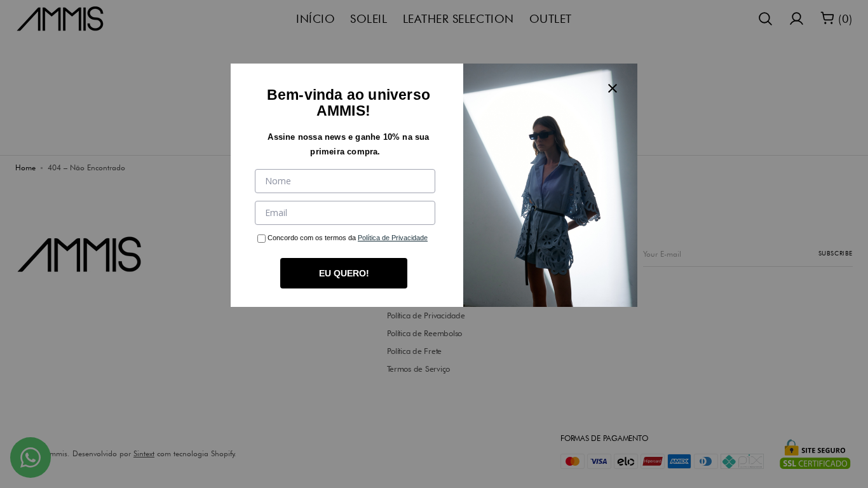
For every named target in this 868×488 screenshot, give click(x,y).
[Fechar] (612, 88)
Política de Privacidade (393, 237)
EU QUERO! (344, 273)
